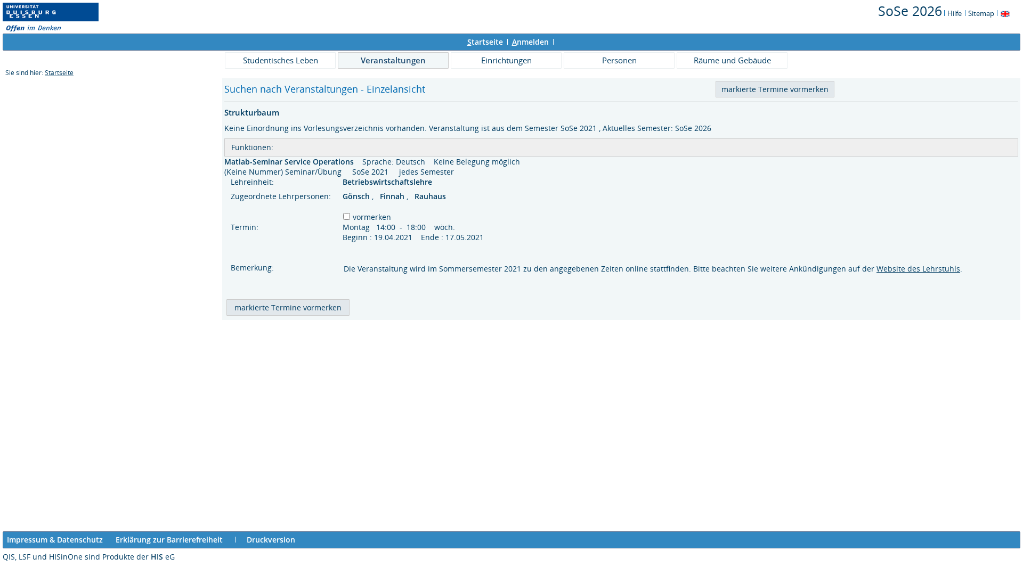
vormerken (372, 217)
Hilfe (954, 13)
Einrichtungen (506, 60)
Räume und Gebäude (732, 60)
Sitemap (981, 13)
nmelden (530, 42)
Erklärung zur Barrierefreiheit (169, 540)
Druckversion (271, 540)
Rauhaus (430, 196)
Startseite (59, 73)
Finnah (393, 196)
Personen (619, 60)
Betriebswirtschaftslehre (388, 182)
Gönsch (357, 196)
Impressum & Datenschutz (55, 540)
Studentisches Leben (280, 60)
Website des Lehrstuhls (918, 269)
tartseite (485, 42)
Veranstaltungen (393, 60)
